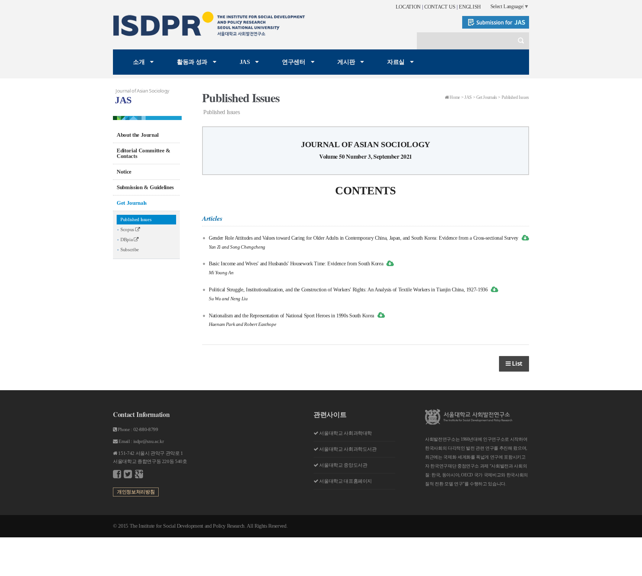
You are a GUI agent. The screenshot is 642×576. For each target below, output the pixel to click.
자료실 (396, 62)
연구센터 (293, 62)
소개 (139, 62)
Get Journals (132, 203)
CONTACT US (439, 7)
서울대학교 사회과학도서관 (347, 449)
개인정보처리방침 (136, 492)
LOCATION (408, 7)
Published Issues (135, 219)
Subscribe (129, 249)
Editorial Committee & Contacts (144, 153)
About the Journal (138, 135)
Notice (124, 172)
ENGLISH (470, 7)
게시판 (346, 62)
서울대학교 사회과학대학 (345, 433)
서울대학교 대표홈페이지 (345, 481)
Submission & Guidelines (145, 187)
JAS (245, 62)
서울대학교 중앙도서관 (343, 465)
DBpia (127, 239)
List (516, 363)
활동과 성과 (192, 62)
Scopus (127, 229)
